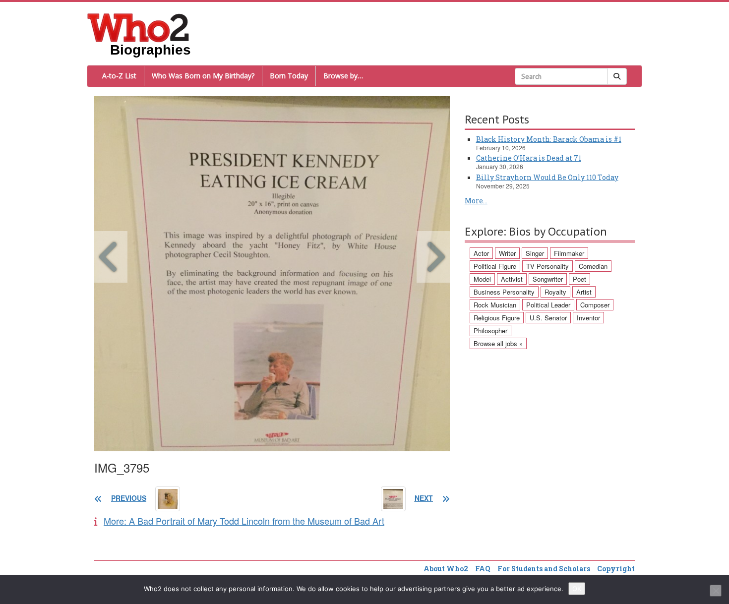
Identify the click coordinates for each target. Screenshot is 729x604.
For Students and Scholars (543, 568)
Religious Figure (497, 317)
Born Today (289, 75)
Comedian (593, 266)
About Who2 (446, 568)
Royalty (555, 292)
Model (482, 279)
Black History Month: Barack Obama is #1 (548, 139)
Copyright (616, 568)
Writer (507, 253)
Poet (579, 279)
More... (476, 200)
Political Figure (495, 266)
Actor (481, 253)
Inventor (588, 317)
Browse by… (343, 75)
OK (576, 589)
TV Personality (547, 266)
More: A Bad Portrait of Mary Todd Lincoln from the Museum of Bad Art (244, 520)
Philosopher (490, 330)
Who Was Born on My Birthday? (203, 75)
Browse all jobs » (498, 343)
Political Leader (548, 304)
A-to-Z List (119, 75)
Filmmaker (569, 253)
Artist (584, 292)
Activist (512, 279)
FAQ (482, 568)
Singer (535, 253)
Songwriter (548, 279)
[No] (716, 591)
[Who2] (138, 27)
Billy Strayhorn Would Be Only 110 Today (547, 177)
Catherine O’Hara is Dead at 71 (528, 158)
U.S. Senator (548, 317)
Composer (594, 304)
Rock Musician (495, 304)
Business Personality (504, 292)
